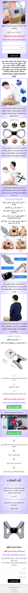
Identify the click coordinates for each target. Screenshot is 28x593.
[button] (14, 407)
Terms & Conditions (14, 591)
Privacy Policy (14, 589)
